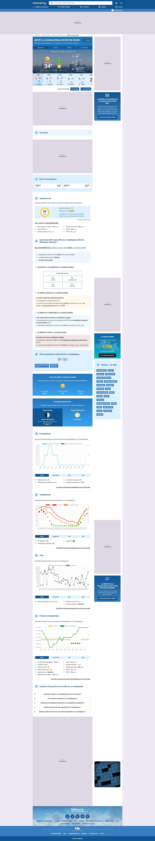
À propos (57, 821)
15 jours (55, 47)
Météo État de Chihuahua (58, 35)
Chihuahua (100, 374)
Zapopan (99, 414)
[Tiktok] (82, 817)
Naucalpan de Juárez (103, 403)
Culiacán (99, 381)
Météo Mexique (46, 35)
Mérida (112, 392)
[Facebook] (67, 817)
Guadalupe (110, 385)
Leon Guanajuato (102, 392)
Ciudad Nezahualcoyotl (103, 378)
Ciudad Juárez (110, 374)
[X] (72, 817)
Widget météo (109, 821)
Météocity (37, 35)
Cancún (111, 370)
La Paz (108, 389)
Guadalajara (100, 385)
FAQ (117, 821)
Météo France (65, 7)
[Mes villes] (121, 3)
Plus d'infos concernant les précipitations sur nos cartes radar (73, 487)
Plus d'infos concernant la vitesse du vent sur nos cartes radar (73, 608)
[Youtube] (77, 817)
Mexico (106, 396)
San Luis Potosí (108, 407)
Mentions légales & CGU (69, 821)
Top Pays (86, 7)
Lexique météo (65, 824)
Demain (69, 47)
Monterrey (100, 400)
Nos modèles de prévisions (94, 821)
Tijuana (99, 411)
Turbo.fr (102, 833)
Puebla (114, 403)
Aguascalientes (101, 370)
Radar (104, 7)
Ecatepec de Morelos (110, 381)
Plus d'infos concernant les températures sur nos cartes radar (73, 548)
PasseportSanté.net (73, 833)
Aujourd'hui (40, 47)
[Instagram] (87, 817)
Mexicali (99, 396)
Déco (64, 833)
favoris (88, 40)
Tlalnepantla (107, 411)
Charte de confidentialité (44, 821)
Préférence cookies (89, 824)
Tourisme (85, 47)
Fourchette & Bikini (56, 833)
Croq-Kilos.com (93, 833)
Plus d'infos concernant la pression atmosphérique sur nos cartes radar (70, 679)
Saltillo (99, 407)
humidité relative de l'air (49, 305)
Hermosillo (100, 389)
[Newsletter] (116, 3)
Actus (120, 7)
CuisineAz (84, 833)
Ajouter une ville (118, 10)
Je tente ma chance (107, 355)
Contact (81, 821)
